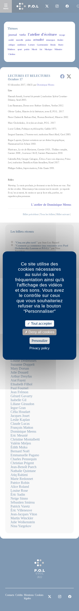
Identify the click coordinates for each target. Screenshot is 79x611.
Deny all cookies (41, 332)
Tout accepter (41, 323)
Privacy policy (39, 348)
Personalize (39, 340)
